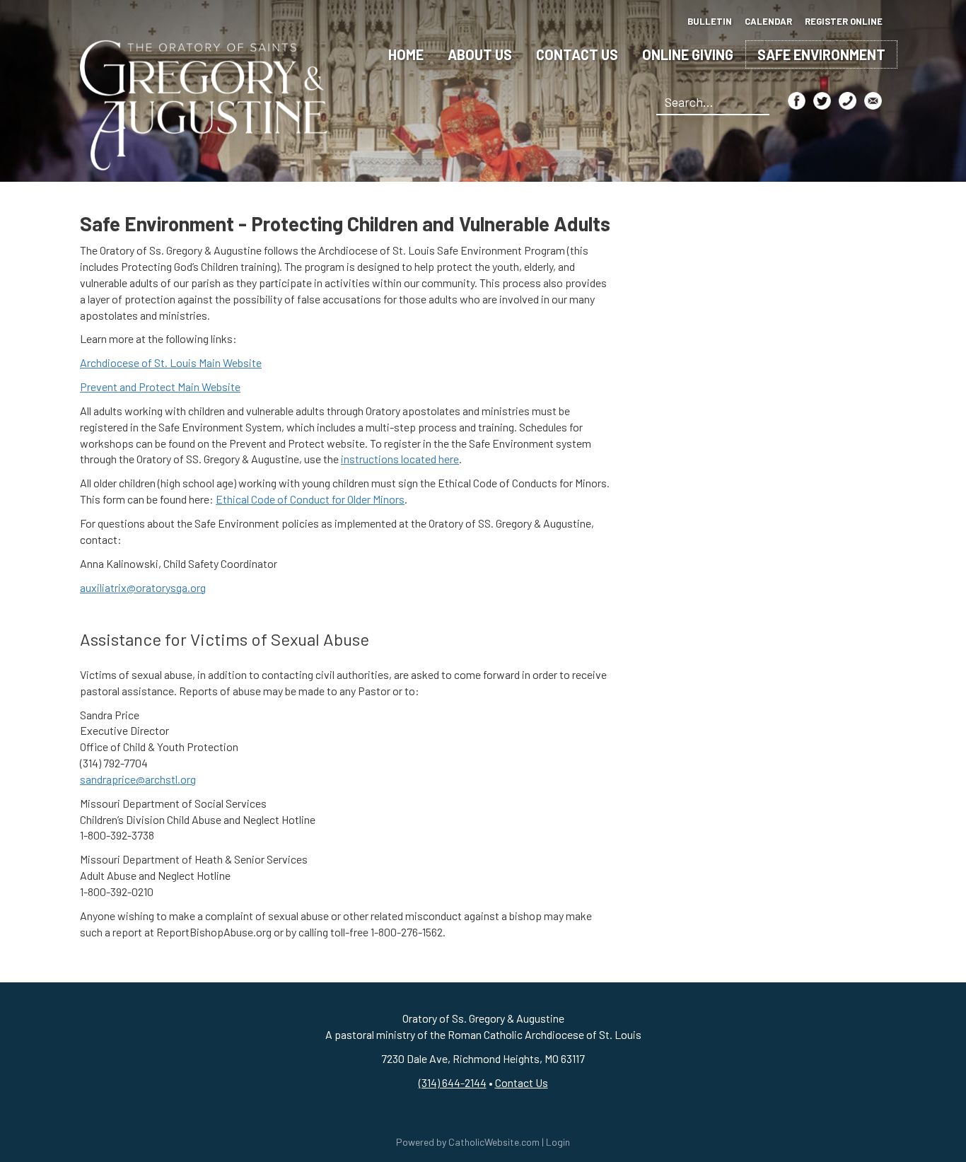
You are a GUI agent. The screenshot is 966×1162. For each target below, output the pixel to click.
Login (558, 1142)
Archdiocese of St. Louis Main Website (171, 362)
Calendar (768, 21)
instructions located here (400, 458)
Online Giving (687, 54)
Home (406, 54)
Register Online (844, 21)
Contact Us (577, 54)
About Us (480, 54)
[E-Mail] (873, 101)
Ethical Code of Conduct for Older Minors (310, 499)
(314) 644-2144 (453, 1082)
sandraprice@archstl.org (138, 779)
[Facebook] (796, 101)
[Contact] (847, 101)
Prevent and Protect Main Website (160, 386)
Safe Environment (821, 54)
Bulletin (709, 21)
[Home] (203, 103)
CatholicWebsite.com (494, 1142)
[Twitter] (822, 101)
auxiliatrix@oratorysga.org (143, 587)
